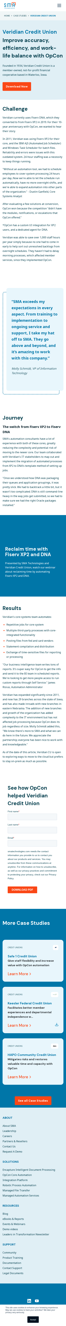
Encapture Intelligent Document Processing (29, 1170)
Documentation (12, 1263)
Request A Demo (12, 1151)
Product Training (13, 1257)
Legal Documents (13, 1273)
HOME (7, 15)
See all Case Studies (33, 1101)
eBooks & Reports (13, 1219)
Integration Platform (15, 1180)
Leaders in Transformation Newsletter (26, 1234)
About (7, 1118)
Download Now (17, 86)
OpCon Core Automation (17, 1175)
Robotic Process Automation (19, 1185)
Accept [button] (33, 1319)
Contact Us (9, 1146)
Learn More (18, 973)
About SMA (9, 1126)
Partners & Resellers (15, 1141)
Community (9, 1252)
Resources (11, 1206)
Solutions (11, 1162)
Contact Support (12, 1268)
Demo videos (10, 1229)
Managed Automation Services (21, 1195)
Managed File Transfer (16, 1190)
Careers (7, 1136)
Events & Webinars (14, 1224)
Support (9, 1244)
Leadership (9, 1131)
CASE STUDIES (20, 15)
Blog (5, 1214)
